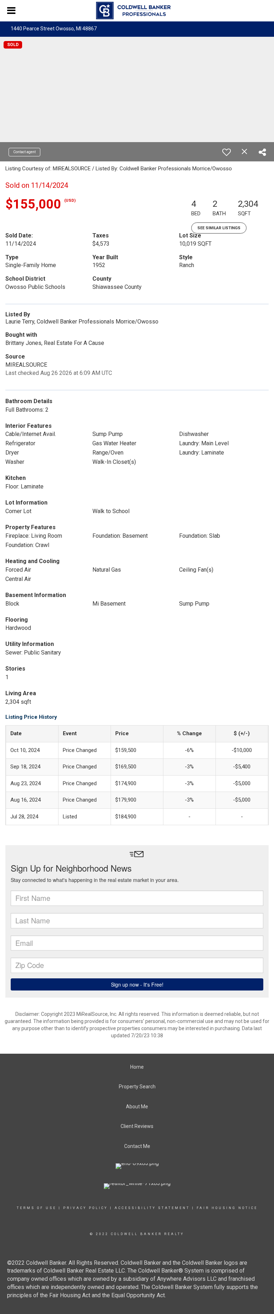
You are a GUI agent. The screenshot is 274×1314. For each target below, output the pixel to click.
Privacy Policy (85, 1208)
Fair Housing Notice (227, 1208)
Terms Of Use (36, 1208)
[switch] (226, 152)
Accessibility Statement (152, 1208)
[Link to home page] (137, 10)
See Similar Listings (218, 228)
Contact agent (24, 152)
